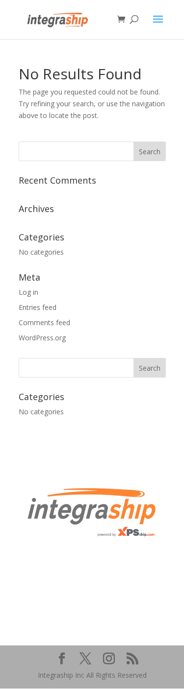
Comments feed (44, 322)
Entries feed (37, 307)
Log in (28, 292)
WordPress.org (42, 337)
